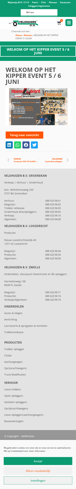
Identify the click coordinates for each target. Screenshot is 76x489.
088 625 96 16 (53, 215)
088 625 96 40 (53, 251)
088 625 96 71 (53, 292)
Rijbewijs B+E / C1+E (18, 2)
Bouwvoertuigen (14, 421)
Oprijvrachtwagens (15, 368)
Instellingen (38, 480)
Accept (38, 461)
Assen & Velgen (13, 313)
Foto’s (35, 2)
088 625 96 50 (53, 254)
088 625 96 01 (53, 200)
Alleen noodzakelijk (38, 471)
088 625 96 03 (53, 208)
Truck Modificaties (15, 374)
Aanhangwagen (13, 361)
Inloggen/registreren (39, 5)
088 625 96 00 (53, 219)
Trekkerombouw (13, 332)
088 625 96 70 (53, 299)
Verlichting (10, 319)
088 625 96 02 (53, 204)
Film (43, 2)
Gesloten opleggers (15, 402)
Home (19, 35)
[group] (38, 106)
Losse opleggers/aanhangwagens (23, 414)
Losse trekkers (12, 389)
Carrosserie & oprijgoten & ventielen (25, 325)
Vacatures (65, 2)
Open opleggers (13, 395)
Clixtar (8, 355)
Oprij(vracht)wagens (16, 408)
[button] (10, 106)
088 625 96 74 (53, 296)
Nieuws (53, 2)
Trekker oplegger (14, 349)
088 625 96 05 (53, 211)
